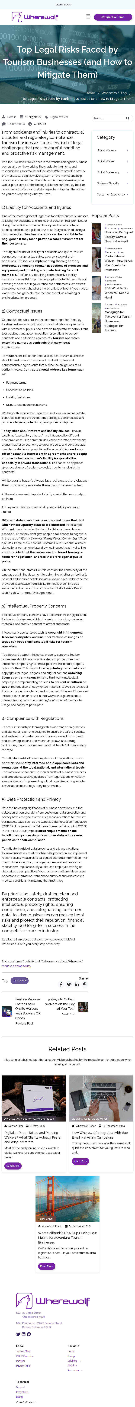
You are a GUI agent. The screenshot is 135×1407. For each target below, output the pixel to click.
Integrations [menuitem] (22, 1392)
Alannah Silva (15, 1126)
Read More (13, 1166)
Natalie (11, 117)
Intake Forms (28, 1118)
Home (90, 93)
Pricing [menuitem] (71, 1356)
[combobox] (112, 118)
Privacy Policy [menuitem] (23, 1365)
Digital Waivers (106, 150)
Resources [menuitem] (73, 1370)
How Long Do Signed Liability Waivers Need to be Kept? (119, 237)
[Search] (128, 118)
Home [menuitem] (71, 1351)
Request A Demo (113, 17)
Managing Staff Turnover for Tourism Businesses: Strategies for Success (118, 321)
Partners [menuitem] (20, 1361)
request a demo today (16, 966)
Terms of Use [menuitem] (23, 1351)
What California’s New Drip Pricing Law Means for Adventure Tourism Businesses (67, 1237)
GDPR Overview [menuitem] (24, 1356)
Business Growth (108, 183)
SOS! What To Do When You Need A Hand (117, 293)
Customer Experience (111, 194)
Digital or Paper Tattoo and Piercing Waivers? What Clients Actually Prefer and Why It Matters (33, 1137)
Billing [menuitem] (19, 1396)
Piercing (41, 1118)
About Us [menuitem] (72, 1365)
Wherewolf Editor (114, 225)
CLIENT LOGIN (63, 5)
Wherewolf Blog (114, 93)
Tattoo (50, 1118)
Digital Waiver (59, 117)
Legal (122, 252)
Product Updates (114, 284)
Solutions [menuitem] (72, 1360)
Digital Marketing (108, 172)
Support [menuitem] (20, 1387)
